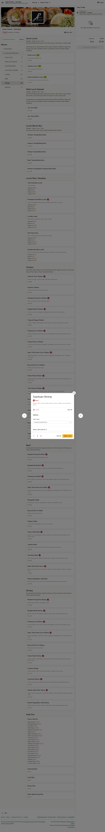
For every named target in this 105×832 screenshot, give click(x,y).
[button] (24, 417)
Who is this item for (39, 429)
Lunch (37, 410)
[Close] (74, 393)
